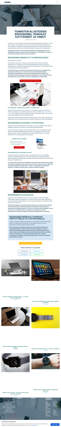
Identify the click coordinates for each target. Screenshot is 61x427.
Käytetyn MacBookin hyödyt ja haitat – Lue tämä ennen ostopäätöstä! (15, 297)
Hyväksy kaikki (55, 424)
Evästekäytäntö (34, 425)
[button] (57, 2)
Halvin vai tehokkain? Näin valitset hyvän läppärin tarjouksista (45, 302)
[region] (30, 423)
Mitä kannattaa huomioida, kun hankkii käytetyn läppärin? (15, 347)
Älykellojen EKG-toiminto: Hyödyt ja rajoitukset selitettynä (45, 390)
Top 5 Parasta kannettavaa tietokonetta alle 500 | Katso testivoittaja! (48, 405)
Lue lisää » (15, 299)
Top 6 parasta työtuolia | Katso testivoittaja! (55, 412)
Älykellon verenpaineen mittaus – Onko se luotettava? (46, 348)
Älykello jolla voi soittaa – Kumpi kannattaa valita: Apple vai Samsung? (15, 393)
